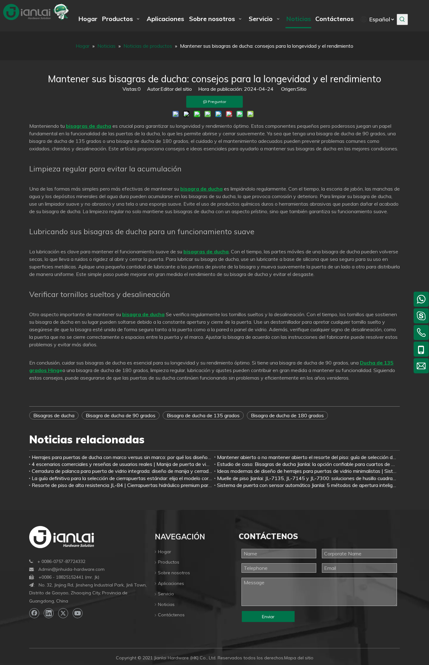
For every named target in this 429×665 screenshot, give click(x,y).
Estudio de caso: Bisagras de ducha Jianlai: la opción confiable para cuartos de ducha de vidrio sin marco (307, 464)
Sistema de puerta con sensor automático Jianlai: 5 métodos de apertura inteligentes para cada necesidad (307, 485)
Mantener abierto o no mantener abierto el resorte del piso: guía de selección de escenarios (307, 457)
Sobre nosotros (174, 573)
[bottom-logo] (61, 537)
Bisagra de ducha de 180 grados (287, 415)
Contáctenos (171, 615)
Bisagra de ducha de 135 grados (203, 415)
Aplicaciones (171, 583)
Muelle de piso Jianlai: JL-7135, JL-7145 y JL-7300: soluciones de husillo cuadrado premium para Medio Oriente (307, 478)
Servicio (166, 594)
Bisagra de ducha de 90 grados (120, 415)
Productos (168, 562)
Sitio (302, 89)
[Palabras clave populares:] (402, 19)
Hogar (164, 551)
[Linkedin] (49, 613)
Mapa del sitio (298, 658)
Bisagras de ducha (53, 415)
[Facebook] (34, 613)
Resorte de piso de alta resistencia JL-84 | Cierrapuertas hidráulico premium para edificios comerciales (122, 485)
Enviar (268, 616)
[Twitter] (63, 613)
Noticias (166, 604)
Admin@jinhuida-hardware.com (71, 569)
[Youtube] (78, 613)
